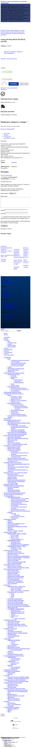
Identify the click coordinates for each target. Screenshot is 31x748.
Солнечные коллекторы (10, 669)
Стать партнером (9, 296)
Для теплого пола (12, 684)
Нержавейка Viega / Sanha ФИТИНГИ (20, 544)
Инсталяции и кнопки (14, 647)
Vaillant (10, 367)
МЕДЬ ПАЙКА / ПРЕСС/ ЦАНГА (17, 533)
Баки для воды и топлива (15, 566)
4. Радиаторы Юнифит (16, 650)
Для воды (13, 641)
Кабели (10, 710)
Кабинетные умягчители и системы (18, 690)
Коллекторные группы (14, 447)
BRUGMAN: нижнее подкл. (17, 613)
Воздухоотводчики (13, 570)
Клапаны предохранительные (16, 576)
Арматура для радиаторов (17, 404)
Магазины (7, 280)
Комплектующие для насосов (16, 553)
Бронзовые (11, 630)
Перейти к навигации (7, 1)
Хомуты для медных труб (17, 539)
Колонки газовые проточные (18, 509)
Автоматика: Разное (13, 370)
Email (3, 213)
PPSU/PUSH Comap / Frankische (18, 388)
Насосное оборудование (11, 550)
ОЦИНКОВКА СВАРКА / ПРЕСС (17, 546)
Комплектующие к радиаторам (16, 586)
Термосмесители (15, 413)
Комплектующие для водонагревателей (20, 511)
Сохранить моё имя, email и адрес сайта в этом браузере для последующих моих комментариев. (15, 217)
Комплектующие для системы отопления (15, 472)
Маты (9, 711)
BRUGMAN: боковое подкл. (18, 611)
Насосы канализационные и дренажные (19, 557)
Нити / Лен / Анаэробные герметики (18, 438)
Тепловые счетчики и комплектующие (18, 678)
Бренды (6, 291)
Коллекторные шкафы (14, 448)
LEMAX (13, 614)
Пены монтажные (12, 439)
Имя (2, 210)
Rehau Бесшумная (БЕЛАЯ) (17, 429)
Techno (12, 596)
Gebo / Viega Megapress (14, 704)
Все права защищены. (19, 326)
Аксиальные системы (14, 374)
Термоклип (11, 529)
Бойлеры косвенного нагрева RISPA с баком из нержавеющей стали (20, 499)
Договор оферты (9, 309)
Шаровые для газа (15, 402)
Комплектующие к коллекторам (16, 458)
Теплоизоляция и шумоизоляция (13, 682)
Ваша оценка (5, 193)
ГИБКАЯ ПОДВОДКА (14, 640)
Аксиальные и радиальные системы (14, 373)
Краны (9, 395)
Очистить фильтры (6, 175)
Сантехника (7, 638)
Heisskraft (10, 488)
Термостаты (11, 371)
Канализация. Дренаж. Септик (15, 30)
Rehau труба (17, 381)
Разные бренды (14, 615)
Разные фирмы (14, 451)
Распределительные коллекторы (16, 480)
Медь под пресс (15, 536)
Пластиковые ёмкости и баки (12, 564)
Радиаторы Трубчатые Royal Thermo (18, 604)
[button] (4, 246)
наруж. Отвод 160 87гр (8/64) (26, 261)
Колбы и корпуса (12, 694)
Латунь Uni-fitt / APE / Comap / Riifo (20, 389)
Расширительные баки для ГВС (16, 624)
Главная (3, 30)
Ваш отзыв (4, 196)
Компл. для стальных (16, 589)
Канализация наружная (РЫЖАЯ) (17, 432)
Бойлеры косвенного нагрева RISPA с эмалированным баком (20, 502)
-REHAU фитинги (18, 379)
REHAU (13, 378)
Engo (9, 358)
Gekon (12, 593)
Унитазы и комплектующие (15, 654)
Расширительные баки (10, 620)
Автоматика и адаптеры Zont (16, 368)
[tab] (7, 133)
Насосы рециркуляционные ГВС (17, 561)
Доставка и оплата (9, 304)
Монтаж (6, 281)
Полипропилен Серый (14, 491)
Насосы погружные (13, 560)
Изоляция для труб (13, 685)
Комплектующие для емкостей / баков (18, 567)
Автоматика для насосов (14, 551)
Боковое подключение (19, 618)
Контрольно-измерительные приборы (14, 493)
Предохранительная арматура (12, 569)
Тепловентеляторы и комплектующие (18, 681)
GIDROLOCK (11, 661)
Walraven (10, 522)
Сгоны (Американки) (13, 635)
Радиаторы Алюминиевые (15, 598)
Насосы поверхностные (14, 559)
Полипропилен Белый (14, 490)
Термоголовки (14, 411)
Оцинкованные (12, 634)
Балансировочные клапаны (17, 410)
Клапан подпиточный (14, 574)
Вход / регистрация (9, 354)
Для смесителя (14, 644)
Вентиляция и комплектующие (12, 392)
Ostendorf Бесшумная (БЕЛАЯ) (18, 425)
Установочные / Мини (16, 397)
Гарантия (7, 302)
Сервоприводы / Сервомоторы (16, 481)
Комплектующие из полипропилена (14, 485)
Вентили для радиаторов (20, 406)
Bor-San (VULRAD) (15, 610)
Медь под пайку (15, 535)
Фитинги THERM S (19, 382)
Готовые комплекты (16, 658)
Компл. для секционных (16, 587)
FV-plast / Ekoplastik (13, 487)
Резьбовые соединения (10, 628)
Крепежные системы (10, 519)
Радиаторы (7, 585)
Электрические (14, 517)
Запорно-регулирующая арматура (13, 393)
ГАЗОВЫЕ (13, 513)
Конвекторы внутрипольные (15, 592)
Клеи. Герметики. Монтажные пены (14, 435)
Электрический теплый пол (11, 707)
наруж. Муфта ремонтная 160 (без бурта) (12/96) (18, 262)
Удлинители (11, 637)
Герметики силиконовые (14, 437)
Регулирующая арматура (15, 403)
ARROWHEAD (12, 657)
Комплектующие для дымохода (13, 462)
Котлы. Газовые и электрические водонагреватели (13, 495)
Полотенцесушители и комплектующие (19, 648)
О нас (5, 290)
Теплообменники (12, 482)
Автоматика (7, 357)
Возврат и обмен (9, 305)
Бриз (12, 597)
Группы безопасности (14, 572)
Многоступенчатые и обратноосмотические (14, 699)
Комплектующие (12, 478)
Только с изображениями (10, 177)
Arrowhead (13, 375)
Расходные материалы (14, 442)
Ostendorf (16, 267)
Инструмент (7, 418)
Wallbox (10, 520)
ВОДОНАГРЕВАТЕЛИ (14, 497)
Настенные (17, 515)
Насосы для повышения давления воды (19, 556)
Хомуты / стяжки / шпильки (15, 530)
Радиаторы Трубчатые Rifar (15, 603)
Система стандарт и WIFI (17, 365)
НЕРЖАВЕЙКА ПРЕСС (14, 540)
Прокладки (11, 441)
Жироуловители (12, 645)
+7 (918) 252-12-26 (9, 315)
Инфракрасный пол (13, 708)
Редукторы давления (13, 579)
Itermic (12, 594)
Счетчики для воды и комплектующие (18, 677)
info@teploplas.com (9, 317)
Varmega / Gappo (15, 385)
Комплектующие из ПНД (11, 484)
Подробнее (5, 740)
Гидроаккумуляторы (13, 622)
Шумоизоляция (12, 687)
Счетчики (7, 675)
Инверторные (11, 672)
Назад (9, 341)
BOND (6, 327)
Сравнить (6, 353)
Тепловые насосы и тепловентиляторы (15, 679)
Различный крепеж (13, 525)
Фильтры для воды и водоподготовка (14, 688)
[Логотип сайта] (16, 28)
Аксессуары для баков (14, 621)
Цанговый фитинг (15, 390)
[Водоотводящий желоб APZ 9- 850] (7, 243)
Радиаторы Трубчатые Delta (15, 601)
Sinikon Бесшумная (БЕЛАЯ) (18, 431)
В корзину (13, 83)
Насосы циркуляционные (15, 563)
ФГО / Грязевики (12, 583)
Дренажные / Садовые (16, 396)
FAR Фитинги (11, 703)
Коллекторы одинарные (14, 450)
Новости (6, 293)
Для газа (13, 643)
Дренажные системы (13, 421)
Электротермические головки (18, 414)
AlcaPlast (3, 259)
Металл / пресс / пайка (10, 532)
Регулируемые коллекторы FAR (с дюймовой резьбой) (19, 456)
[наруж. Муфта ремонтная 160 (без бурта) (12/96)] (18, 246)
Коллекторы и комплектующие (12, 445)
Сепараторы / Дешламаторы (16, 582)
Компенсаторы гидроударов (15, 577)
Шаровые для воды (15, 399)
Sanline (13, 384)
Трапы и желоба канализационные (17, 434)
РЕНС (12, 617)
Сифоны (10, 651)
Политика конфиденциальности (13, 307)
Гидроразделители (13, 474)
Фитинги (6, 701)
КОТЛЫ (10, 512)
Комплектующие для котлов (17, 516)
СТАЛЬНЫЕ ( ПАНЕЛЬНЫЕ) (16, 609)
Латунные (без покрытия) (15, 631)
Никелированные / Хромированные (17, 633)
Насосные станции (13, 554)
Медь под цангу (15, 537)
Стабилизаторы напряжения (12, 671)
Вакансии (7, 294)
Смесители (11, 652)
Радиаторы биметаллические (16, 600)
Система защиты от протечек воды (14, 655)
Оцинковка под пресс (16, 547)
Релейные (10, 674)
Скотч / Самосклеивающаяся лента (17, 444)
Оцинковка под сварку (16, 548)
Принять (10, 740)
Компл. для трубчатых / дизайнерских (20, 590)
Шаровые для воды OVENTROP (18, 400)
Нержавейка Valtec (15, 542)
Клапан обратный (12, 573)
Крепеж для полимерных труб (16, 523)
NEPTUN (10, 665)
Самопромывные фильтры (15, 580)
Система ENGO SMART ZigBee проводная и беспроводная (18, 363)
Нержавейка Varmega (16, 543)
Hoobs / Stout (14, 377)
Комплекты (13, 664)
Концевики (11, 705)
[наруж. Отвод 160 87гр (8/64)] (27, 244)
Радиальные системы (13, 386)
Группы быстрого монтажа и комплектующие (16, 476)
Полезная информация (10, 283)
